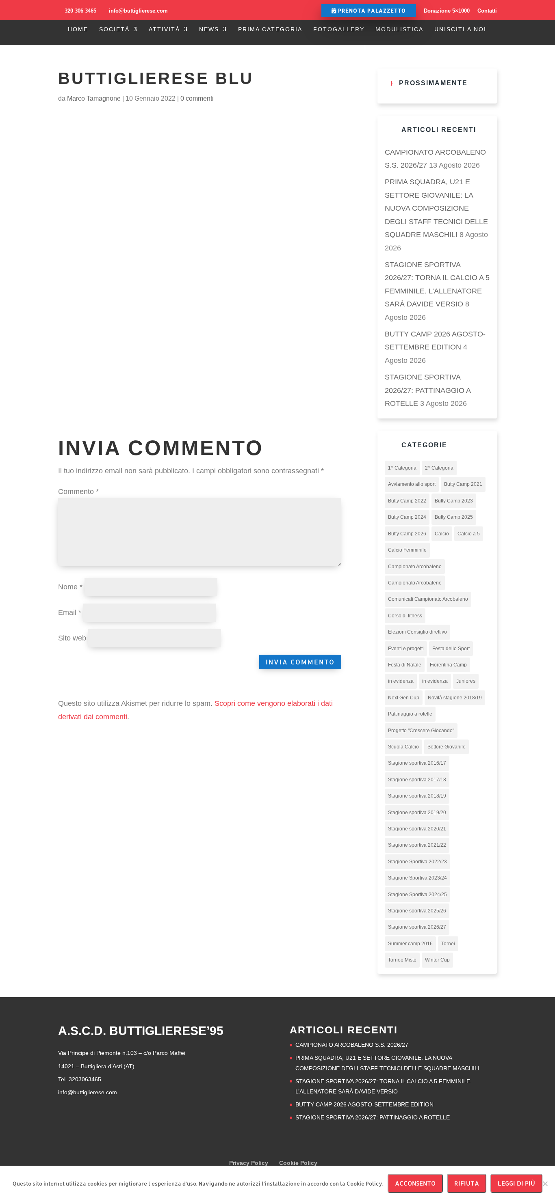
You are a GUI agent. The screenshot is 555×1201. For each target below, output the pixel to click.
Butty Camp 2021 (463, 484)
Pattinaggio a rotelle (410, 714)
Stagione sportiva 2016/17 (417, 763)
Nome (70, 587)
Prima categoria (270, 29)
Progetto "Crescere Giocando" (421, 730)
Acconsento (415, 1183)
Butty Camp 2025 (454, 517)
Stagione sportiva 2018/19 (417, 796)
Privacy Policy (248, 1163)
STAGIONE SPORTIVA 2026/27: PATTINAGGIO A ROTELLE (427, 390)
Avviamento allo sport (412, 484)
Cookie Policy (298, 1163)
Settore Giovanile (446, 747)
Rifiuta (466, 1183)
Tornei (448, 944)
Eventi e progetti (406, 648)
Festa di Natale (404, 665)
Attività (164, 29)
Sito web (72, 638)
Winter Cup (437, 960)
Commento (78, 491)
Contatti (487, 11)
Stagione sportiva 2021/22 (417, 845)
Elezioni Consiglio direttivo (417, 632)
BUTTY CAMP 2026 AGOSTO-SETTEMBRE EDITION (364, 1104)
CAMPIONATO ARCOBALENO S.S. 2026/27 (351, 1044)
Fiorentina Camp (448, 665)
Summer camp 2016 (410, 944)
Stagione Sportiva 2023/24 (417, 878)
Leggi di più (516, 1183)
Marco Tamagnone (94, 98)
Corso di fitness (405, 616)
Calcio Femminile (407, 550)
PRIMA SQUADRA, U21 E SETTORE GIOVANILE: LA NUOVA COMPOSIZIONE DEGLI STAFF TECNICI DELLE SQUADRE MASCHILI (436, 208)
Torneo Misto (402, 960)
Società (114, 29)
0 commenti (197, 98)
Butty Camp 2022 (407, 501)
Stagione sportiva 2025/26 (417, 911)
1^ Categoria (402, 468)
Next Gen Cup (403, 698)
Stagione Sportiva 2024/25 (417, 894)
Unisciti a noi (460, 29)
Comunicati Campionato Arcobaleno (428, 599)
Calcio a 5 (468, 534)
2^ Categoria (439, 468)
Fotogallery (338, 29)
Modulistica (399, 29)
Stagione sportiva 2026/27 (417, 927)
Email (69, 612)
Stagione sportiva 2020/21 (417, 829)
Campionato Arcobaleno (415, 566)
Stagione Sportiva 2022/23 (417, 862)
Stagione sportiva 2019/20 (417, 812)
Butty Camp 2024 (407, 517)
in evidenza (401, 681)
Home (78, 29)
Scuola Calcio (403, 747)
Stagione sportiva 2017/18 (417, 780)
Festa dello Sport (451, 648)
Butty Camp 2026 (407, 534)
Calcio (442, 534)
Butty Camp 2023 (454, 501)
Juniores (465, 681)
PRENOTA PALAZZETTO (371, 10)
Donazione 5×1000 (447, 11)
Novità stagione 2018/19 (455, 698)
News (209, 29)
